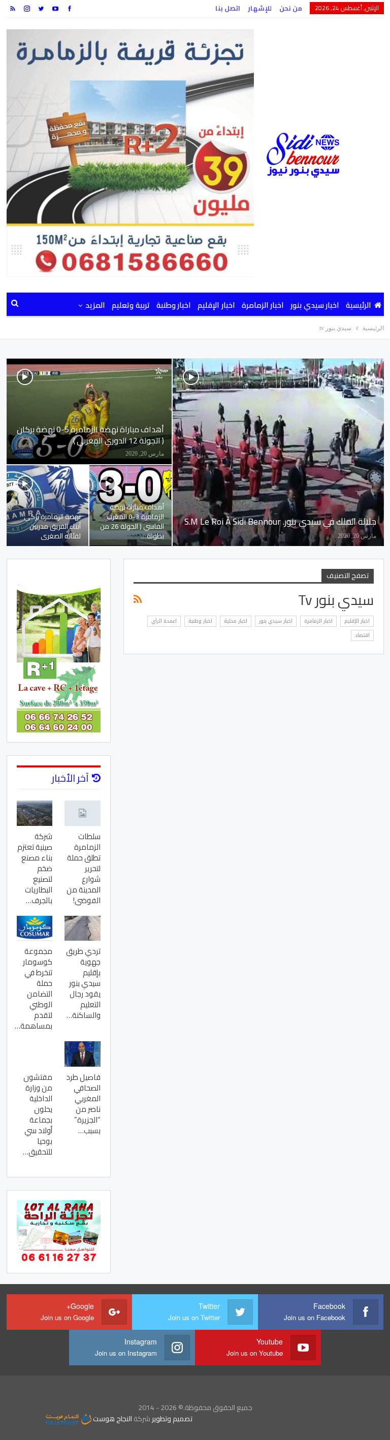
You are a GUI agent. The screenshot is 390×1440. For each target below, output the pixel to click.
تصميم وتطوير (172, 1418)
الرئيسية (358, 305)
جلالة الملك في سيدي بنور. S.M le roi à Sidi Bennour (280, 521)
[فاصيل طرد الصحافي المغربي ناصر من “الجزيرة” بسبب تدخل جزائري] (82, 1053)
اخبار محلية (235, 621)
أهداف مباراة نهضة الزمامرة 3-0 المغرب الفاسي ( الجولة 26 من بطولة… (132, 521)
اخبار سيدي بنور (314, 305)
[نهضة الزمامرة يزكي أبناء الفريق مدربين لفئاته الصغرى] (48, 506)
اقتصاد (362, 635)
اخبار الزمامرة (263, 305)
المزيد (95, 305)
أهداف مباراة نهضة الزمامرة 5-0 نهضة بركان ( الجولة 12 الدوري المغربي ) (90, 435)
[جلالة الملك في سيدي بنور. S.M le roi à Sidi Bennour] (278, 452)
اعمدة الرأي (164, 621)
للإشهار (260, 8)
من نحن (290, 8)
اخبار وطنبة (173, 305)
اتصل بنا (227, 8)
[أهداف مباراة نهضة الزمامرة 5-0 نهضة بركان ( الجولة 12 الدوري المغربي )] (89, 411)
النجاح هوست (111, 1418)
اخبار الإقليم (216, 305)
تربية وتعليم (130, 305)
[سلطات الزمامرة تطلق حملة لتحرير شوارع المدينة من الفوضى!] (82, 813)
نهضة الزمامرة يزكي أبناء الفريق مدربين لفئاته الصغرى (52, 526)
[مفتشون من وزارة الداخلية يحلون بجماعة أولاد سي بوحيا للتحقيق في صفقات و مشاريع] (35, 1053)
